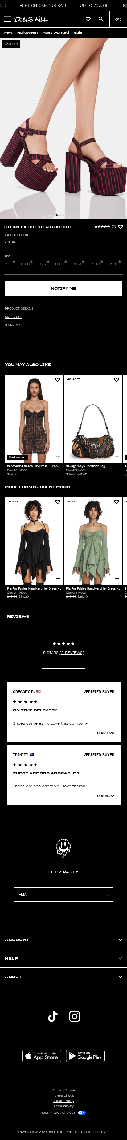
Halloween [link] (27, 33)
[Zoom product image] (63, 128)
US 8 (59, 264)
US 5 (8, 264)
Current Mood (16, 235)
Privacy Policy (63, 1090)
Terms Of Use (63, 1095)
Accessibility (64, 1106)
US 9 (76, 264)
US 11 (113, 264)
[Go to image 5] (70, 215)
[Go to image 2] (60, 215)
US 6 (25, 264)
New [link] (8, 33)
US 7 (42, 264)
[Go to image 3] (63, 215)
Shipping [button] (12, 325)
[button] (42, 5)
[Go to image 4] (67, 215)
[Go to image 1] (57, 215)
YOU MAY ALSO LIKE (28, 364)
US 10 (95, 264)
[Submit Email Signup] (106, 894)
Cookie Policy (63, 1101)
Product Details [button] (19, 308)
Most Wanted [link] (56, 33)
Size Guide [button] (13, 317)
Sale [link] (78, 33)
